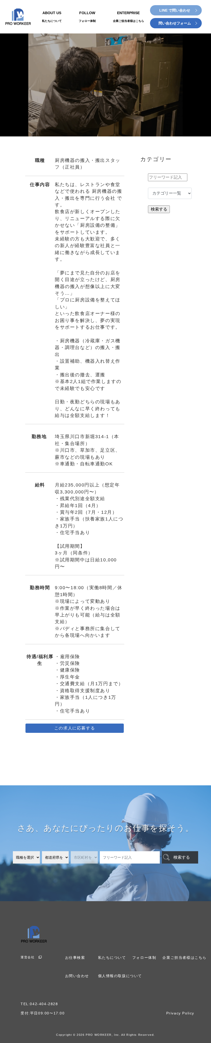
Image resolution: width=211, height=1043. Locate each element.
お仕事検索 (75, 958)
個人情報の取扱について (120, 976)
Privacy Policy (180, 1013)
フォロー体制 (144, 958)
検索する (181, 857)
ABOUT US (52, 16)
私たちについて (112, 958)
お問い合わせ (77, 976)
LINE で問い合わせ (174, 10)
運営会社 (27, 957)
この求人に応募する (74, 728)
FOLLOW (87, 16)
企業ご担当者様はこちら (184, 958)
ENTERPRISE (128, 16)
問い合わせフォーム (175, 23)
